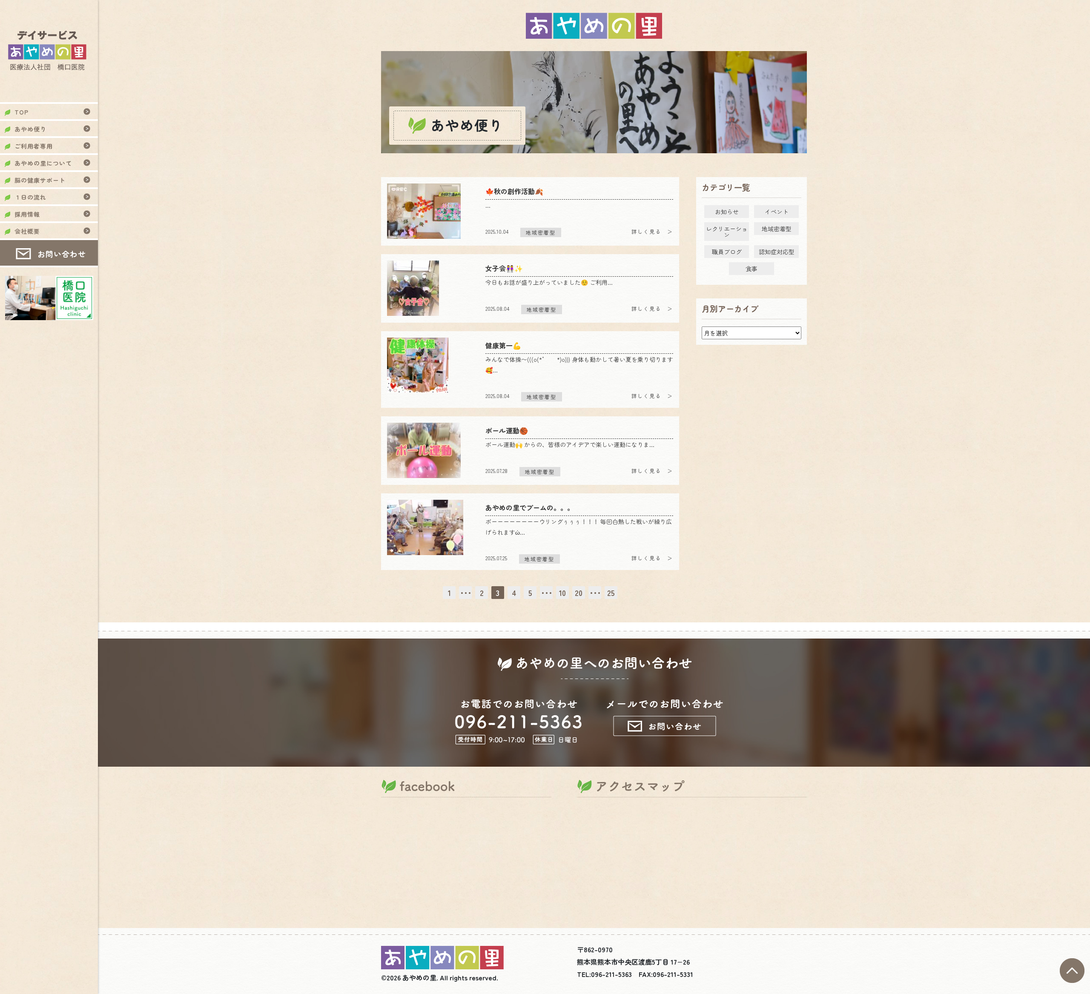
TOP (21, 112)
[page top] (1072, 980)
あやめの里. (420, 977)
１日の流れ (30, 197)
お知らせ (727, 211)
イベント (777, 211)
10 (562, 592)
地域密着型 (777, 228)
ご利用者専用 (33, 146)
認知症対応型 (777, 251)
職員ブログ (727, 251)
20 (578, 592)
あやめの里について (43, 163)
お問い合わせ (61, 253)
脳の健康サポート (40, 180)
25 (611, 592)
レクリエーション (727, 231)
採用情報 (27, 214)
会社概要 (27, 231)
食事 (751, 268)
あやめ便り (30, 129)
